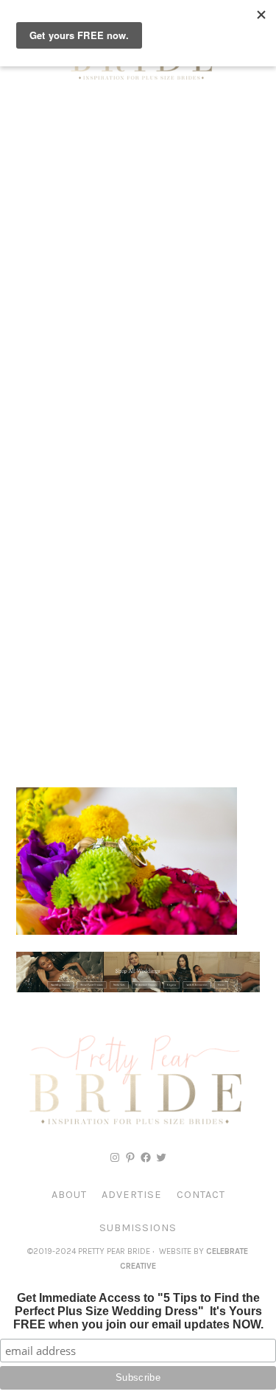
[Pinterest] (130, 1157)
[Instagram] (115, 1157)
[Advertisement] (138, 249)
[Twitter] (161, 1157)
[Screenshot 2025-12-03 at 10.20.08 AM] (138, 988)
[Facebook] (146, 1157)
